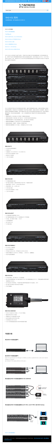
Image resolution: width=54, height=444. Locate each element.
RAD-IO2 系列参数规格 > (10, 432)
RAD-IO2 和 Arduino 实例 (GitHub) (12, 49)
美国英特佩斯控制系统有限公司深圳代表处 (12, 1)
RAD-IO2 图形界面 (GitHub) (11, 44)
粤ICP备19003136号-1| (39, 438)
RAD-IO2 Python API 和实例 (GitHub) (13, 39)
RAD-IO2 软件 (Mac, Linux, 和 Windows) (13, 36)
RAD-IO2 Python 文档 (9, 41)
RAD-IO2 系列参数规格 (10, 31)
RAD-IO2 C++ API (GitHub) (10, 46)
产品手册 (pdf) (8, 34)
